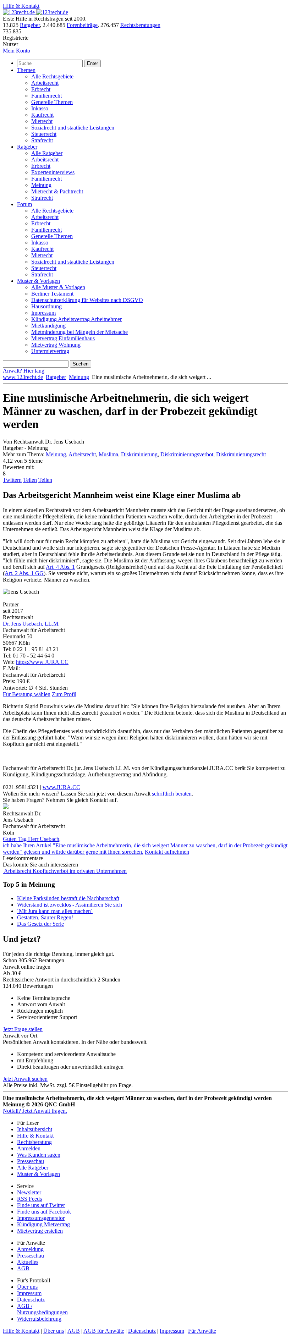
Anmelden (28, 1148)
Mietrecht (42, 121)
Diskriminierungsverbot (186, 454)
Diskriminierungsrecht (241, 454)
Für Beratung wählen (26, 694)
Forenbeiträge (82, 25)
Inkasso (39, 108)
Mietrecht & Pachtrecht (57, 191)
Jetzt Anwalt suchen (25, 1079)
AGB (23, 1268)
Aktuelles (27, 1262)
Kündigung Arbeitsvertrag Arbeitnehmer (76, 319)
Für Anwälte (202, 1331)
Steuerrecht (43, 134)
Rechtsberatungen (140, 25)
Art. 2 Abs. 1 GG (24, 573)
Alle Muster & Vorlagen (58, 287)
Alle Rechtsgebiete (52, 76)
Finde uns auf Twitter (41, 1205)
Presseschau (30, 1161)
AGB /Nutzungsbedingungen (42, 1309)
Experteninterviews (53, 172)
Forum (24, 204)
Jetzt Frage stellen (23, 1029)
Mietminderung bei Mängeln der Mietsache (79, 332)
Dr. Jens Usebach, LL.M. (31, 624)
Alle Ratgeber (46, 153)
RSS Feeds (29, 1199)
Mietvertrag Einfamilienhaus (63, 338)
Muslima (108, 454)
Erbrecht (40, 89)
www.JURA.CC (61, 787)
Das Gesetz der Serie (40, 924)
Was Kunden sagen (38, 1155)
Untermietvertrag (50, 351)
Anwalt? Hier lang (23, 371)
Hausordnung (46, 306)
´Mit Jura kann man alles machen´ (55, 911)
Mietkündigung (48, 326)
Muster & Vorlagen (38, 281)
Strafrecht (42, 140)
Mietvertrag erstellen (40, 1231)
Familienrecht (46, 96)
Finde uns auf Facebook (44, 1212)
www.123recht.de (23, 377)
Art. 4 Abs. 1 (60, 567)
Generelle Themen (52, 102)
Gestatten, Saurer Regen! (45, 917)
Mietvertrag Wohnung (56, 345)
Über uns (27, 1287)
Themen (26, 70)
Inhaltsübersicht (34, 1129)
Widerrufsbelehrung (39, 1319)
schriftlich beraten (172, 794)
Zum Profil (64, 694)
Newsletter (29, 1192)
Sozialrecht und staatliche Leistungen (72, 128)
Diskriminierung (139, 454)
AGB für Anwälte (103, 1331)
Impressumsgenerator (41, 1218)
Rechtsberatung (34, 1142)
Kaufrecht (42, 115)
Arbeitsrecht (45, 83)
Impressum (43, 313)
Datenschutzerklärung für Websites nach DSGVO (87, 300)
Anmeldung (30, 1249)
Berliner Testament (52, 294)
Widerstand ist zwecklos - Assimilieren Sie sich (69, 905)
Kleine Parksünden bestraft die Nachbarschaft (68, 898)
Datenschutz (31, 1300)
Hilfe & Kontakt (21, 6)
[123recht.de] (35, 12)
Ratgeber (30, 25)
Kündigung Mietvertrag (43, 1224)
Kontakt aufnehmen (167, 852)
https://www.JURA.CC (42, 662)
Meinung (41, 185)
